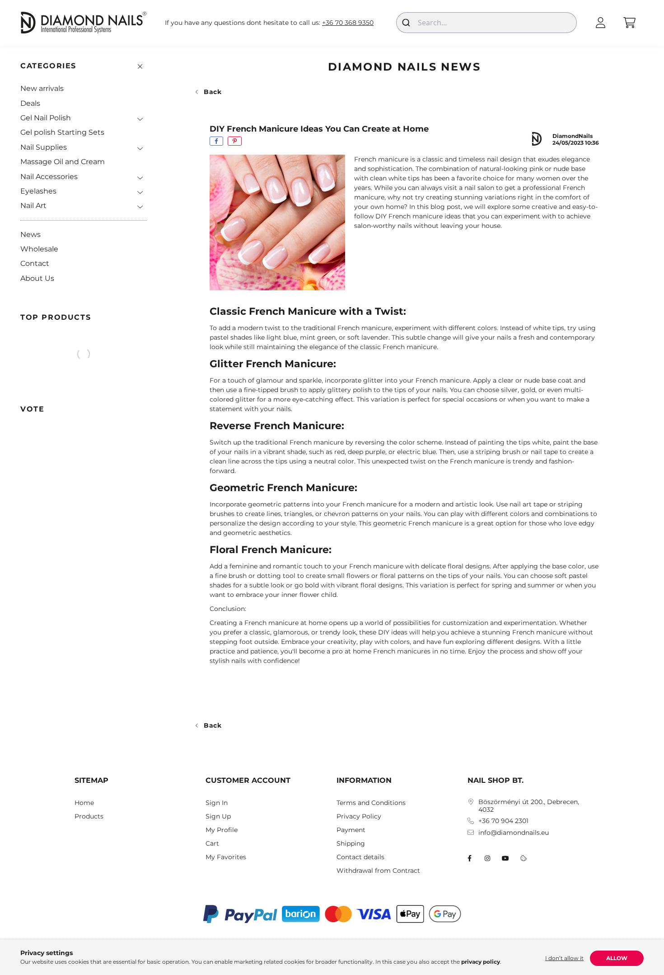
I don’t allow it (564, 958)
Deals (30, 103)
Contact (34, 263)
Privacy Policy (359, 816)
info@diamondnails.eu (513, 833)
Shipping (351, 843)
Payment (351, 830)
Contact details (360, 857)
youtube (505, 858)
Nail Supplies (43, 147)
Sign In (217, 803)
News (30, 234)
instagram (487, 858)
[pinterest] (235, 141)
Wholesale (39, 249)
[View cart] (629, 22)
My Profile (222, 830)
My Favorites (226, 857)
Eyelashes (38, 191)
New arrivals (42, 88)
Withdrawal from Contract (378, 871)
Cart (212, 843)
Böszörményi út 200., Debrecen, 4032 (528, 806)
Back (213, 92)
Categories (48, 66)
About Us (37, 278)
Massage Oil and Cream (62, 161)
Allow (616, 958)
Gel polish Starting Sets (62, 132)
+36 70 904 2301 (503, 821)
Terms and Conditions (371, 803)
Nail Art (33, 205)
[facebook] (216, 141)
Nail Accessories (49, 176)
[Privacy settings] (523, 858)
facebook (469, 858)
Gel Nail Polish (45, 118)
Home (84, 803)
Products (89, 816)
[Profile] (600, 22)
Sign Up (218, 816)
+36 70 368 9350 (348, 23)
